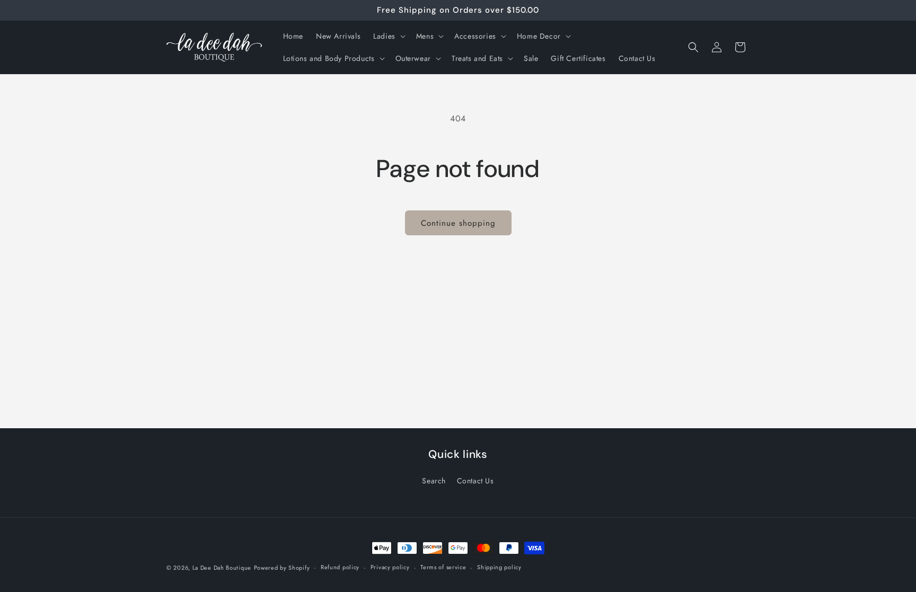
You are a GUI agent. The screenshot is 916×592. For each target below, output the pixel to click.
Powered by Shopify (282, 567)
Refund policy (340, 567)
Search (434, 480)
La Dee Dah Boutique (221, 567)
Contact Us (475, 480)
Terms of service (443, 567)
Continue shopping (458, 223)
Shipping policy (499, 567)
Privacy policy (390, 567)
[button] (388, 36)
